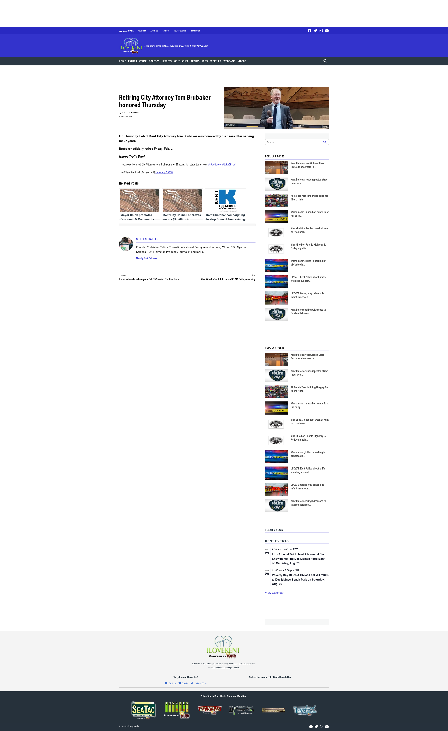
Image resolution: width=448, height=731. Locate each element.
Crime (142, 61)
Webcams (229, 61)
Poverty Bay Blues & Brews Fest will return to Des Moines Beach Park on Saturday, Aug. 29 (300, 579)
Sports (195, 61)
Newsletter (195, 30)
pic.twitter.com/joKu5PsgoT (222, 164)
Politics (154, 61)
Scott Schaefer (130, 112)
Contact (166, 30)
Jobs (205, 61)
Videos (242, 61)
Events (132, 61)
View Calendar (274, 593)
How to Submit (180, 30)
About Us (154, 30)
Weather (215, 61)
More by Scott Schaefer (146, 258)
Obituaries (181, 61)
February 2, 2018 (164, 172)
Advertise (142, 30)
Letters (167, 61)
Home (122, 61)
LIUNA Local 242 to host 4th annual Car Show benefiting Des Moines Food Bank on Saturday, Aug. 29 (298, 558)
